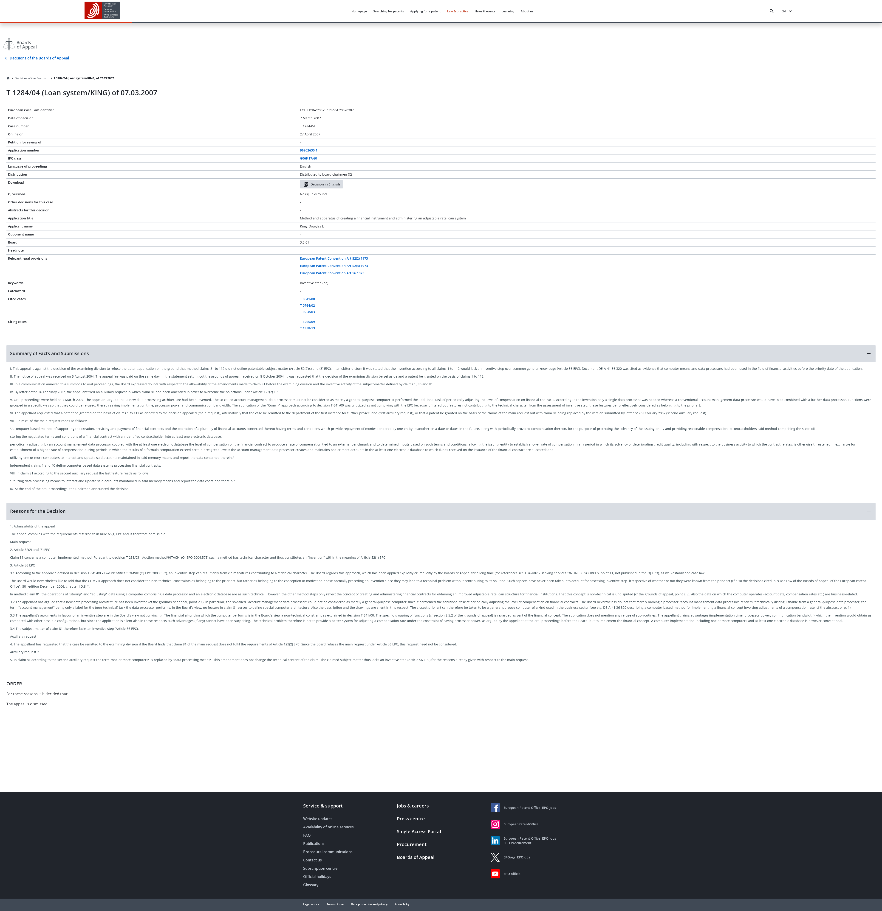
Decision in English (325, 184)
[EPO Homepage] (102, 11)
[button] (441, 353)
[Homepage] (8, 78)
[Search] (771, 11)
